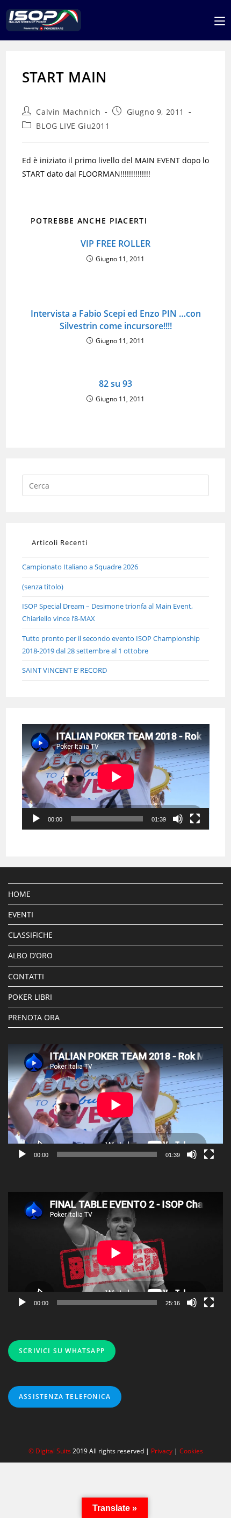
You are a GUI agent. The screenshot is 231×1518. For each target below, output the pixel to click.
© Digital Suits (50, 1451)
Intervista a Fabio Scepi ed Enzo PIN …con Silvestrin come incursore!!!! (116, 319)
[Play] (36, 818)
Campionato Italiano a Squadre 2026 (80, 567)
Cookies (191, 1451)
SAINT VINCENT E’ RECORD (64, 670)
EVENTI (20, 914)
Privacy (161, 1451)
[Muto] (177, 818)
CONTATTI (26, 976)
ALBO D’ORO (30, 955)
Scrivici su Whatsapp (62, 1350)
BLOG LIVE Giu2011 (73, 126)
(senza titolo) (42, 586)
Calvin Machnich (68, 112)
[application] (116, 777)
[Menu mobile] (219, 20)
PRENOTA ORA (34, 1017)
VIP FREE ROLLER (115, 243)
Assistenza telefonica (65, 1396)
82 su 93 (115, 383)
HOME (19, 894)
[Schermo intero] (195, 818)
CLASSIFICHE (30, 935)
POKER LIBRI (30, 997)
